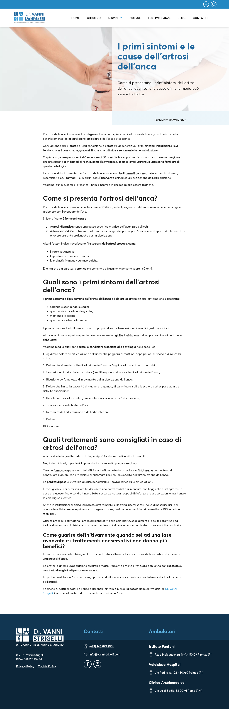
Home (75, 18)
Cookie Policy (47, 666)
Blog (182, 18)
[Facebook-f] (206, 4)
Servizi (113, 18)
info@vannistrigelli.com (104, 654)
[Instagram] (213, 4)
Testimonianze (159, 18)
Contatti (200, 18)
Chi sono (94, 18)
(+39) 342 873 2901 (101, 646)
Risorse (135, 18)
